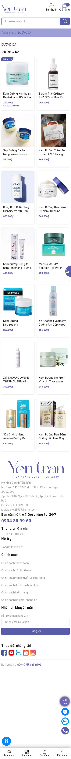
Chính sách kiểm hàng (14, 592)
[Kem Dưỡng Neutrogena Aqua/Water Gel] (17, 300)
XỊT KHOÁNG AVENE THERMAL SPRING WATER (16, 381)
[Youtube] (11, 653)
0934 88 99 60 (16, 520)
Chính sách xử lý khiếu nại (16, 570)
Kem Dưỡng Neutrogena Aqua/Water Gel (13, 324)
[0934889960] (65, 730)
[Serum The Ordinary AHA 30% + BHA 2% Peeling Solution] (53, 73)
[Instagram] (33, 653)
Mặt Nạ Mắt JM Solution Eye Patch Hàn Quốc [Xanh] (50, 267)
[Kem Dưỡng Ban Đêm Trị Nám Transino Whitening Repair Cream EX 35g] (53, 187)
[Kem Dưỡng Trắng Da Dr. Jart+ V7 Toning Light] (53, 130)
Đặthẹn (65, 701)
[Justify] (65, 21)
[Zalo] (18, 653)
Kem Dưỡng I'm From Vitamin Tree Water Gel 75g (52, 381)
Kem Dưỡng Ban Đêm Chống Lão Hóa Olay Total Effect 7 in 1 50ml (52, 440)
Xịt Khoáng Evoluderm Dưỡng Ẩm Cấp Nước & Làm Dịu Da (52, 324)
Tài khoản (62, 755)
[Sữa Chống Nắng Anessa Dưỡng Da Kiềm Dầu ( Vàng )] (17, 414)
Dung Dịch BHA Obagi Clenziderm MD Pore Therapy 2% (16, 211)
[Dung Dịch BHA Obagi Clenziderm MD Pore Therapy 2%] (17, 187)
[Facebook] (4, 653)
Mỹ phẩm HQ (33, 664)
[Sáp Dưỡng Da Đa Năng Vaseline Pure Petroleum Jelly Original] (17, 130)
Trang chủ (9, 755)
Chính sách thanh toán (15, 563)
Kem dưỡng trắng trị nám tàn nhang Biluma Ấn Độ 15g (17, 267)
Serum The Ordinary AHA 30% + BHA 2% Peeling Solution (51, 97)
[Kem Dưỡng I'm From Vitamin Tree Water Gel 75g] (53, 357)
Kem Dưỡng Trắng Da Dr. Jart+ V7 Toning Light (52, 154)
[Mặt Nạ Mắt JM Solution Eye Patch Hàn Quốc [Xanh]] (53, 244)
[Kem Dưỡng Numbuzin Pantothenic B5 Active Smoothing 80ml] (17, 73)
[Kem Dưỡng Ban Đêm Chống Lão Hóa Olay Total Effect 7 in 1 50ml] (53, 414)
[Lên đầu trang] (66, 741)
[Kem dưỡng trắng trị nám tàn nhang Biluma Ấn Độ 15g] (17, 244)
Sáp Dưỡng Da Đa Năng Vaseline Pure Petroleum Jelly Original (15, 156)
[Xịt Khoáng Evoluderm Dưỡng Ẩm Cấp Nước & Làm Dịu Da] (53, 300)
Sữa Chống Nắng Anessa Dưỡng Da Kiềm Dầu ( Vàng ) (14, 438)
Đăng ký (35, 631)
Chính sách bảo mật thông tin (19, 599)
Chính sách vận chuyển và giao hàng (23, 577)
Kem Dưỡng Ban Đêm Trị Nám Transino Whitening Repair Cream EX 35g (52, 213)
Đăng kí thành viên (12, 547)
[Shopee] (26, 653)
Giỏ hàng (64, 9)
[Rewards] (6, 741)
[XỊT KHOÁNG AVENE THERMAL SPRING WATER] (17, 357)
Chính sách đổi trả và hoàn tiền (20, 585)
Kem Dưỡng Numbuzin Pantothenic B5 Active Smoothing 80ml (17, 97)
